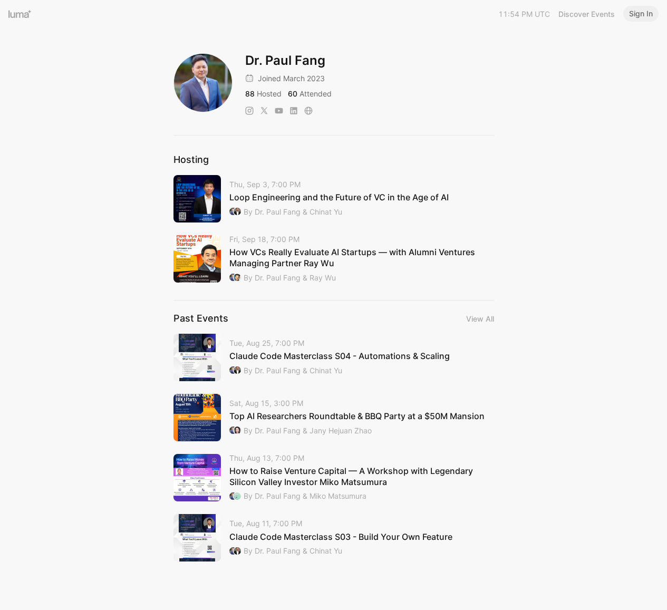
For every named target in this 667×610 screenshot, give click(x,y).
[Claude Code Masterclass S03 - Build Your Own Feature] (333, 538)
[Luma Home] (20, 13)
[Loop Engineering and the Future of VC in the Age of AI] (333, 199)
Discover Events (586, 13)
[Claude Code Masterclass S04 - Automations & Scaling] (333, 357)
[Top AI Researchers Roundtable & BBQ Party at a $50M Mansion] (333, 418)
